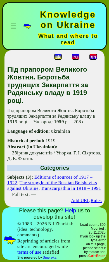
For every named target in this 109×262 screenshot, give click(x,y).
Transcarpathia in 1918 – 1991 (71, 188)
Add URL (80, 200)
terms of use (29, 252)
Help (70, 210)
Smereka (49, 257)
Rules (96, 200)
